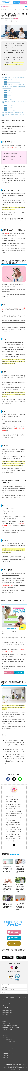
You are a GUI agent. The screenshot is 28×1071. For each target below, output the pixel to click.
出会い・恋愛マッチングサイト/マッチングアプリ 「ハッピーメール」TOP (14, 998)
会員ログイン (5, 1014)
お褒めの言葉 (5, 1037)
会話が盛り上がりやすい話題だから (14, 84)
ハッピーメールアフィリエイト (9, 1053)
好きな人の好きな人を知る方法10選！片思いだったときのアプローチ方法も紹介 (20, 906)
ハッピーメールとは (6, 1001)
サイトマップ (5, 1057)
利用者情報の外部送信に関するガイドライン (11, 1027)
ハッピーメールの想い (7, 1003)
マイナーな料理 (10, 110)
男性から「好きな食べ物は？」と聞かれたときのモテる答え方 (14, 87)
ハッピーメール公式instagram (8, 1048)
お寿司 (8, 95)
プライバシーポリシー (7, 1023)
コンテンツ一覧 (6, 1055)
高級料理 (8, 108)
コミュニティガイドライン (8, 1029)
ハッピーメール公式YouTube (8, 1050)
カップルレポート (6, 1033)
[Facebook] (8, 779)
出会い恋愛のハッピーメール (8, 9)
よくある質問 (5, 1007)
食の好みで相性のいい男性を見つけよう (13, 112)
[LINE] (20, 779)
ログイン (14, 943)
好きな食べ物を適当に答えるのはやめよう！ (14, 114)
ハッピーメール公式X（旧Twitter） (9, 1046)
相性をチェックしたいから (12, 82)
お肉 (7, 90)
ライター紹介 (5, 992)
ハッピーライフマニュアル (8, 989)
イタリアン (9, 97)
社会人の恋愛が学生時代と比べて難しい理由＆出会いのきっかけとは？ (7, 869)
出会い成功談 (5, 1035)
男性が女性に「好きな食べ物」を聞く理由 (13, 77)
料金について (5, 1005)
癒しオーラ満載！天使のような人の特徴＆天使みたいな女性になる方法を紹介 (20, 888)
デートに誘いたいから (11, 79)
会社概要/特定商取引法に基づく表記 (10, 1025)
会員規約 (4, 1021)
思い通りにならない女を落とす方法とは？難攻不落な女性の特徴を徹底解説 (20, 870)
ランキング (4, 987)
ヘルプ (4, 1016)
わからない (9, 105)
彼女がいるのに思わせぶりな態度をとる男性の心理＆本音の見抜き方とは (7, 906)
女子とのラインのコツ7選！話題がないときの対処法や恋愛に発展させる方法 (7, 888)
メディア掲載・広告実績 (7, 1039)
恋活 (27, 9)
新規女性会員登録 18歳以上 (8, 1010)
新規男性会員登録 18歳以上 (8, 1012)
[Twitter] (14, 779)
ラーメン (8, 92)
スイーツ (8, 99)
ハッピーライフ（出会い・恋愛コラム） (10, 1041)
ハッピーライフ (20, 9)
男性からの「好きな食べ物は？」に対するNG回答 (14, 102)
